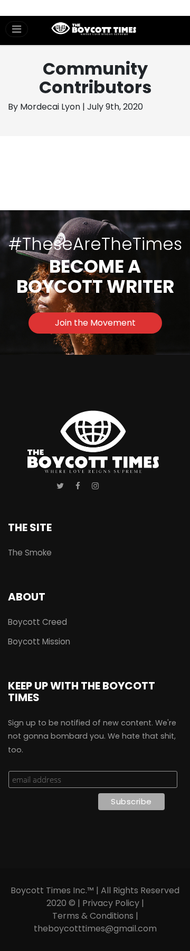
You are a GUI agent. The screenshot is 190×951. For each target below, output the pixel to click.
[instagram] (95, 486)
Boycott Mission (39, 641)
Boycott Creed (37, 621)
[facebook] (77, 486)
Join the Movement (95, 323)
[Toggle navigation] (16, 29)
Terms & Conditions (93, 916)
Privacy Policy (110, 903)
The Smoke (30, 552)
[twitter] (60, 486)
